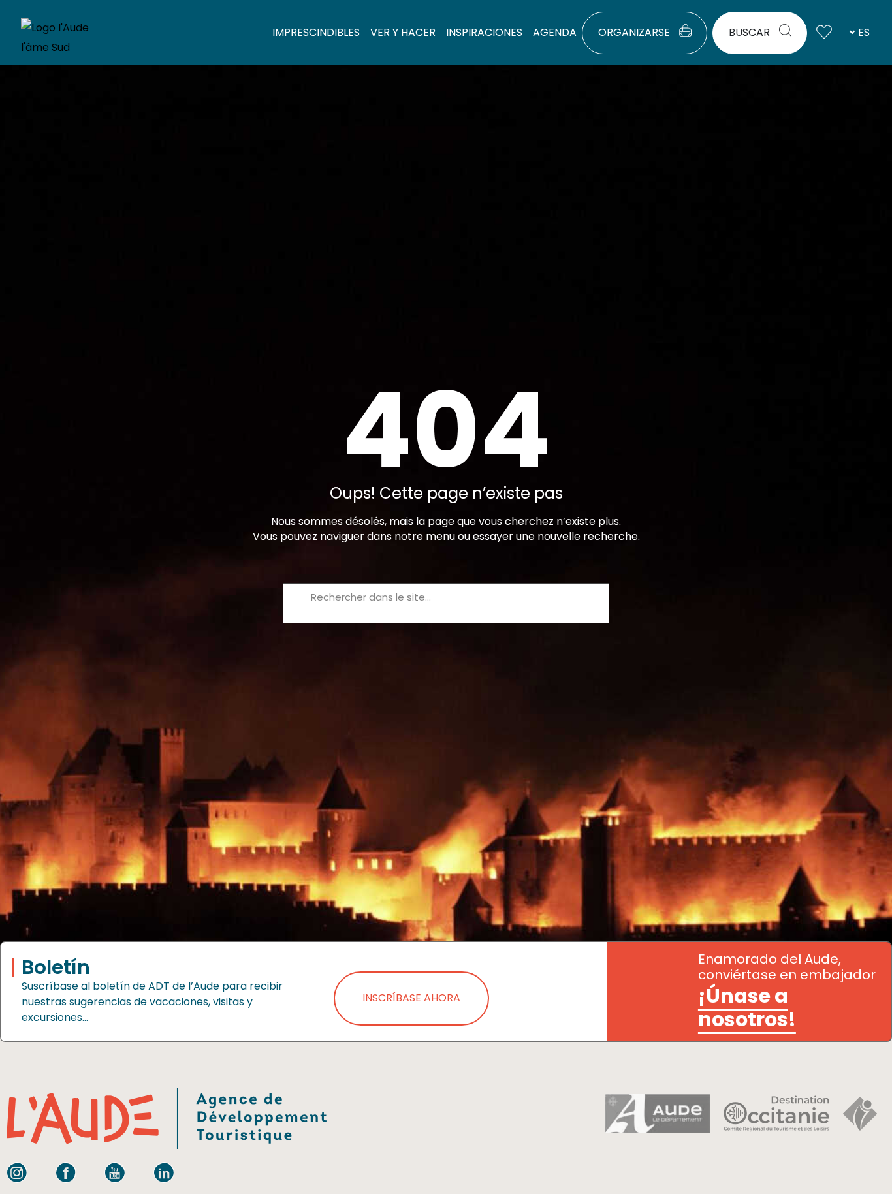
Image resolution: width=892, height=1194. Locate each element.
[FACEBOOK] (66, 1172)
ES (864, 32)
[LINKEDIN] (163, 1172)
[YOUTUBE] (114, 1172)
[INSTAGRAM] (17, 1172)
